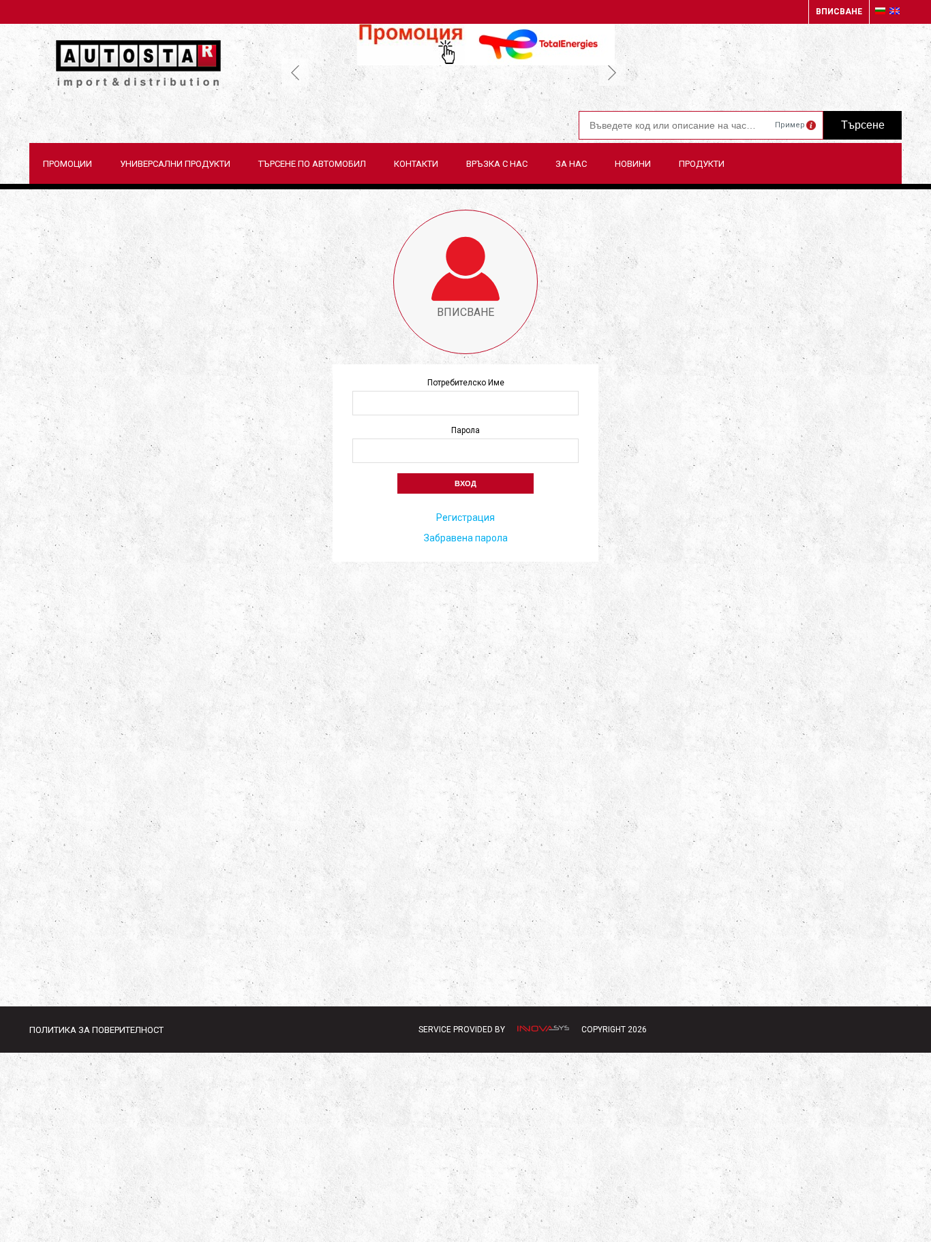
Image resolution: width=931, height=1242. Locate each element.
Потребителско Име (465, 382)
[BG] (880, 11)
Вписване (839, 11)
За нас (571, 164)
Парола (465, 430)
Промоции (67, 164)
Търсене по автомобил (312, 164)
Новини (633, 164)
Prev (295, 72)
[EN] (894, 11)
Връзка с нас (497, 164)
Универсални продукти (175, 164)
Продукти (701, 164)
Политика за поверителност (96, 1030)
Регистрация (465, 517)
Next (612, 72)
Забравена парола (466, 537)
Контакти (416, 164)
